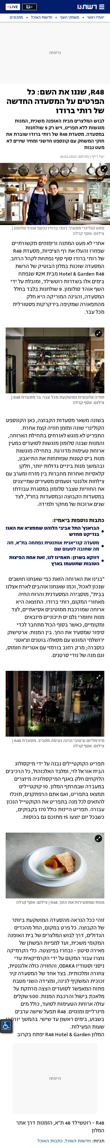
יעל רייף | (96, 157)
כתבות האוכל (50, 1141)
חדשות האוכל (78, 1141)
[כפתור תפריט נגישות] (6, 1025)
